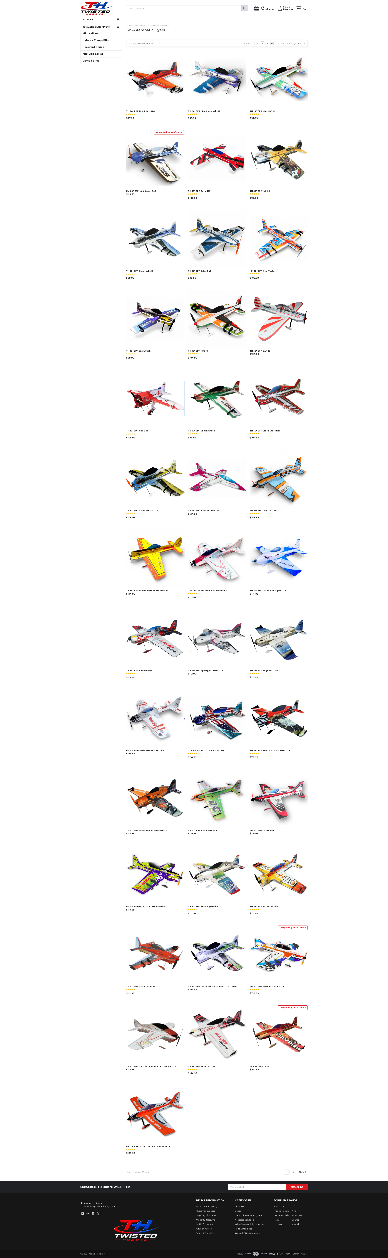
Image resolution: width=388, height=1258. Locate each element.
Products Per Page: (287, 43)
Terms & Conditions (205, 1233)
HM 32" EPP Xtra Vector (263, 271)
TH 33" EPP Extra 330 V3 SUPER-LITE (270, 750)
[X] (98, 1213)
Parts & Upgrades (243, 1229)
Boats (238, 1211)
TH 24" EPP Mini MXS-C (262, 111)
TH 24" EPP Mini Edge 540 (140, 111)
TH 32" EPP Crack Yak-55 (139, 271)
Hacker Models (281, 1215)
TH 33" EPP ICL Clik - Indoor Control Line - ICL (151, 1066)
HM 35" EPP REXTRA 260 (263, 510)
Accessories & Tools (244, 1220)
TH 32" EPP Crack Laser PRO (141, 986)
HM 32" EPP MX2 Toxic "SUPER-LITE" (146, 906)
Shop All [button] (88, 19)
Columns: (245, 43)
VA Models (297, 1215)
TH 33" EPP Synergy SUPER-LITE (205, 670)
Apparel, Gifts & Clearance (247, 1233)
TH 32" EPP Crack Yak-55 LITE (142, 510)
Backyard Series (93, 47)
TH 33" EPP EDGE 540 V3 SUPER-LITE (146, 830)
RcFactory (279, 1206)
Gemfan (295, 1220)
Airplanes (239, 1206)
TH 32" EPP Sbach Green (201, 430)
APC (294, 1211)
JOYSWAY (279, 1224)
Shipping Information (206, 1215)
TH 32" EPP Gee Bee (137, 430)
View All (295, 1224)
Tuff (293, 1206)
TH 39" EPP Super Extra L (202, 1066)
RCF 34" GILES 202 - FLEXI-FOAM (206, 750)
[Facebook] (82, 1213)
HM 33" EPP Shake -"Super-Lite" (267, 986)
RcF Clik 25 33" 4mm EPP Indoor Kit (207, 590)
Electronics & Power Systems (249, 1215)
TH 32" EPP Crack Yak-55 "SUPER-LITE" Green (212, 986)
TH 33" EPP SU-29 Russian (264, 906)
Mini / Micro (90, 33)
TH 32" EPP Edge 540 (199, 271)
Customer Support (205, 1211)
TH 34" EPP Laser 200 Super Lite (268, 590)
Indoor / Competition (96, 40)
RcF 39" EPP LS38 (259, 1066)
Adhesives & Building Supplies (249, 1224)
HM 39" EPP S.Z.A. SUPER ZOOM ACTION (148, 1146)
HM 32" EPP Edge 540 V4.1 (202, 830)
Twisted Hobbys (281, 1211)
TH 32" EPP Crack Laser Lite (265, 430)
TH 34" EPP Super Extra (139, 670)
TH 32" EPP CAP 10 (260, 351)
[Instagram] (93, 1213)
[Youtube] (87, 1213)
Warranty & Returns (205, 1220)
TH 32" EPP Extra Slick (138, 351)
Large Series (91, 60)
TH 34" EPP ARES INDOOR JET (204, 510)
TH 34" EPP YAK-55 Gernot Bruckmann (147, 590)
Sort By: (132, 43)
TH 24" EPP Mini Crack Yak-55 (204, 111)
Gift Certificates (204, 1229)
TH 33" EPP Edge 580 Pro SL (265, 670)
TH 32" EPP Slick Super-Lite (203, 906)
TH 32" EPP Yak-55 (260, 191)
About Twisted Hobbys (207, 1206)
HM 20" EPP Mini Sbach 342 (141, 191)
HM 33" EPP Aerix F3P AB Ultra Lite (145, 750)
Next (301, 1172)
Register (288, 9)
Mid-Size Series (93, 53)
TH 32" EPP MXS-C (198, 351)
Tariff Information (204, 1224)
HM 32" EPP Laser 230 (262, 830)
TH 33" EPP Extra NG (199, 191)
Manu (276, 1220)
